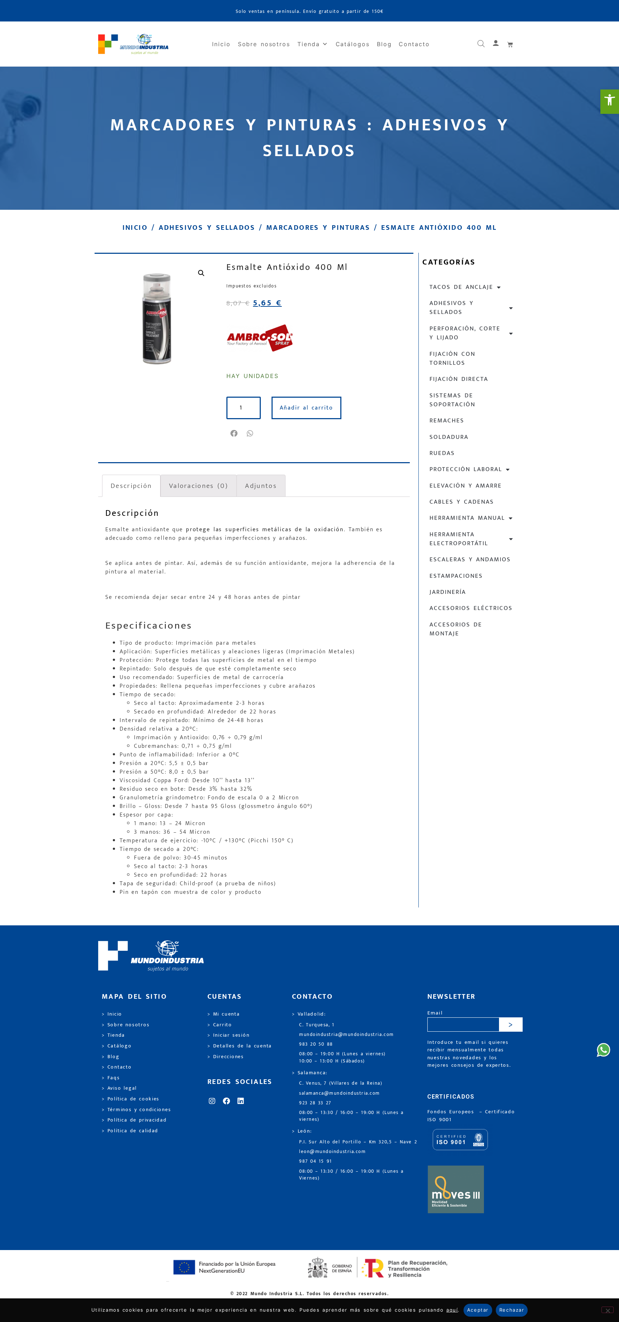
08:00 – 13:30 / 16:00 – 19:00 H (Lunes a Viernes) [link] (351, 1175)
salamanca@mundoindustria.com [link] (339, 1093)
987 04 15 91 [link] (315, 1161)
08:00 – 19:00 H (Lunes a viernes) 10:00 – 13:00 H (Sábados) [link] (342, 1057)
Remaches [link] (447, 421)
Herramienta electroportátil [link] (459, 538)
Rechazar (511, 1310)
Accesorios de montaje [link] (456, 629)
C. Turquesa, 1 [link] (317, 1025)
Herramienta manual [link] (467, 518)
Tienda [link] (308, 44)
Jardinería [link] (448, 592)
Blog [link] (384, 44)
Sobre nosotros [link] (264, 44)
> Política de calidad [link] (130, 1131)
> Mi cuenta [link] (223, 1014)
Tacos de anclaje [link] (461, 287)
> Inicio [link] (112, 1014)
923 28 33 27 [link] (315, 1103)
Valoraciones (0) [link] (198, 485)
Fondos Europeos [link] (452, 1112)
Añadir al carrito (306, 408)
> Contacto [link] (117, 1067)
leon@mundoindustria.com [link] (332, 1152)
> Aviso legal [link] (119, 1088)
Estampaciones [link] (456, 576)
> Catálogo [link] (117, 1046)
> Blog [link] (111, 1056)
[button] (234, 433)
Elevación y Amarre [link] (466, 486)
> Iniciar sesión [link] (228, 1035)
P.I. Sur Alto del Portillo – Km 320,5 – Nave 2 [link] (358, 1142)
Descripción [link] (131, 485)
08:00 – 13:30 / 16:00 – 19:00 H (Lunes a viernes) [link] (351, 1116)
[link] (609, 101)
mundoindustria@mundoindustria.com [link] (346, 1034)
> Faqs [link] (111, 1078)
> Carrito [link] (219, 1025)
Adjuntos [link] (261, 485)
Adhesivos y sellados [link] (207, 228)
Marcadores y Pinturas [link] (318, 228)
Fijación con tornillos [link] (452, 358)
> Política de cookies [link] (130, 1099)
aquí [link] (452, 1310)
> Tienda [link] (113, 1035)
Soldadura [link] (449, 437)
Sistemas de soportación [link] (452, 400)
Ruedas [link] (442, 453)
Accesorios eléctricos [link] (471, 608)
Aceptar (478, 1310)
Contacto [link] (414, 44)
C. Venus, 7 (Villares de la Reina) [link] (341, 1083)
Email (435, 1013)
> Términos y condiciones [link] (136, 1109)
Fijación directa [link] (459, 379)
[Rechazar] (607, 1310)
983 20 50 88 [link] (316, 1044)
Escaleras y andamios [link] (470, 560)
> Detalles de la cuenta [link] (239, 1046)
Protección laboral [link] (466, 469)
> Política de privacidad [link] (134, 1120)
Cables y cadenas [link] (462, 502)
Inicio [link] (221, 44)
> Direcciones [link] (225, 1056)
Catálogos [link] (353, 44)
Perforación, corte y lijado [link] (465, 333)
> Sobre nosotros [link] (125, 1025)
